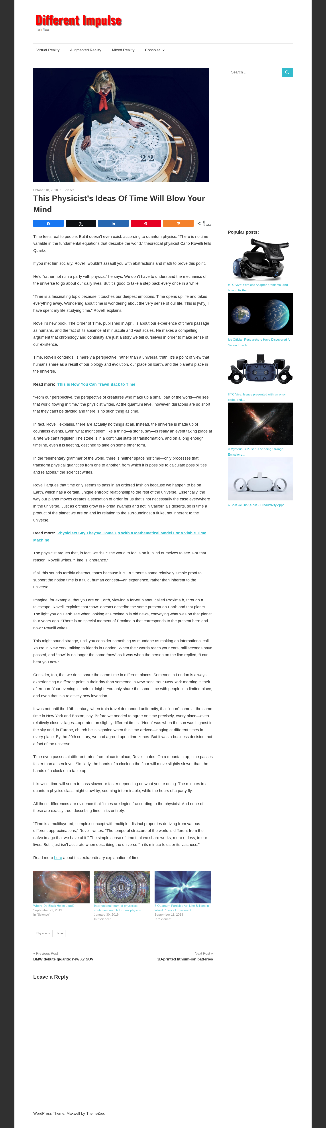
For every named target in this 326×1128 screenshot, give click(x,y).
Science (69, 190)
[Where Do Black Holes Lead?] (61, 887)
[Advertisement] (260, 153)
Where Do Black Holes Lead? (54, 905)
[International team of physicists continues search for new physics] (122, 887)
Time (59, 933)
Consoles (153, 50)
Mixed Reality (123, 50)
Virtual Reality (48, 50)
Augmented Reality (85, 50)
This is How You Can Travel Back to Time (96, 384)
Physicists (43, 933)
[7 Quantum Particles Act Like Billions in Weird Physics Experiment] (183, 887)
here (58, 857)
